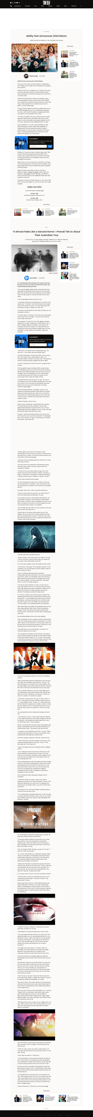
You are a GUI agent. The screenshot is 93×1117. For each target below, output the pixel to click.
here (20, 183)
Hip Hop (50, 6)
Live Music (27, 6)
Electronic (73, 6)
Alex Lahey (27, 174)
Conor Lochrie (33, 76)
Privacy (54, 1115)
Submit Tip (67, 1115)
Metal (58, 6)
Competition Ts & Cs (28, 1115)
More (65, 6)
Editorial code (38, 1115)
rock (46, 227)
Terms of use (47, 1115)
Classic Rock (17, 6)
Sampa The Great (33, 172)
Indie (42, 6)
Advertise (60, 1115)
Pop (35, 6)
